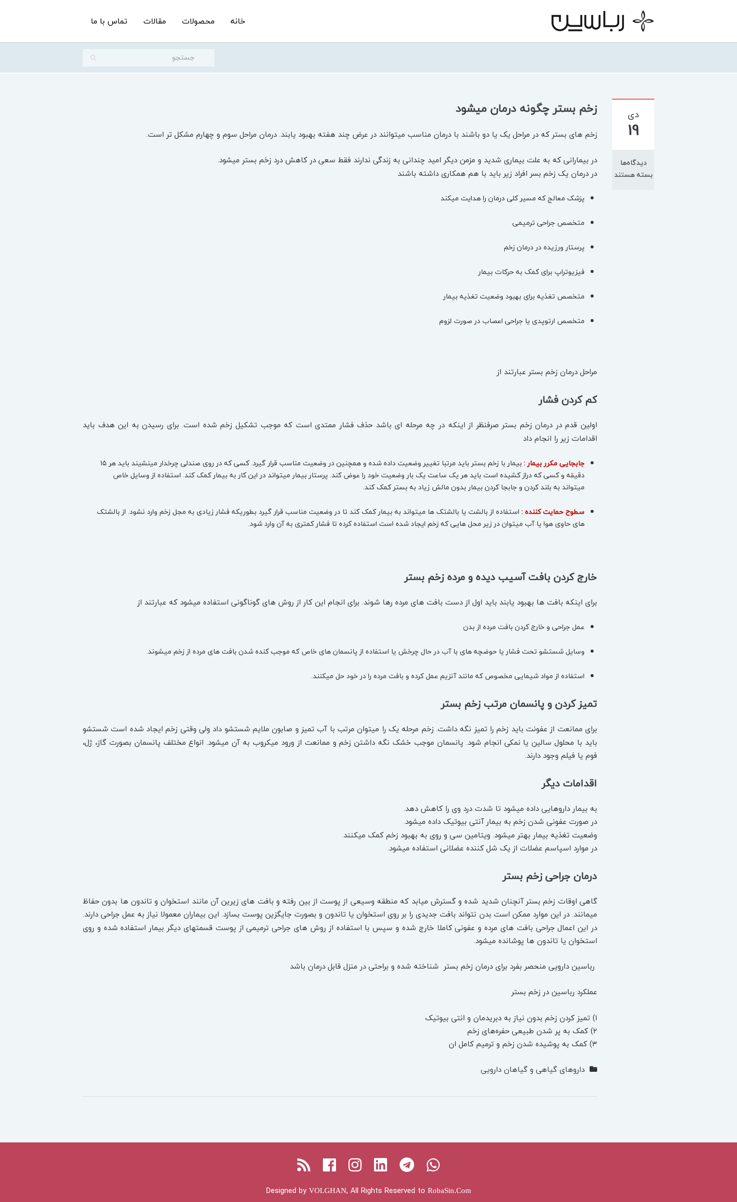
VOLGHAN (327, 1190)
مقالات (154, 21)
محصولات (198, 21)
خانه (238, 21)
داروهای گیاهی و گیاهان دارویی (533, 1069)
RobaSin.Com (449, 1190)
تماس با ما (109, 21)
